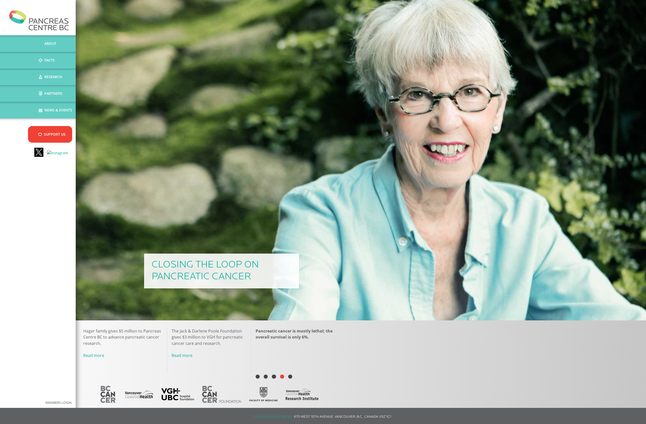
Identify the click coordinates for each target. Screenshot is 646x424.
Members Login (58, 403)
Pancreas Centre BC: (273, 417)
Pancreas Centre (39, 20)
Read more (93, 355)
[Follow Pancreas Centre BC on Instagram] (57, 153)
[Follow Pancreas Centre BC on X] (38, 153)
